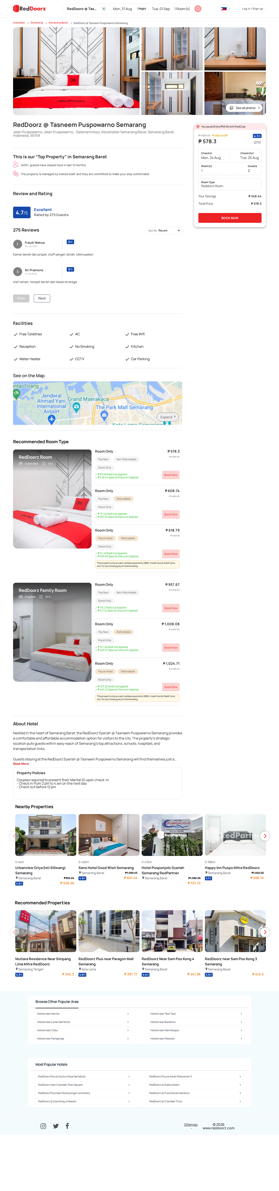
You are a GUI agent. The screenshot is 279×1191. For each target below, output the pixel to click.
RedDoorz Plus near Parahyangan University (64, 1093)
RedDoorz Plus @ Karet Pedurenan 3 (170, 1076)
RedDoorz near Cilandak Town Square (60, 1085)
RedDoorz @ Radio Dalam (164, 1085)
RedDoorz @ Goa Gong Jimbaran (57, 1101)
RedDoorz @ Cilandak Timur (165, 1101)
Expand (166, 417)
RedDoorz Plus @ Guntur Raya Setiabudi (61, 1076)
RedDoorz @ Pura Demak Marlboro (169, 1093)
